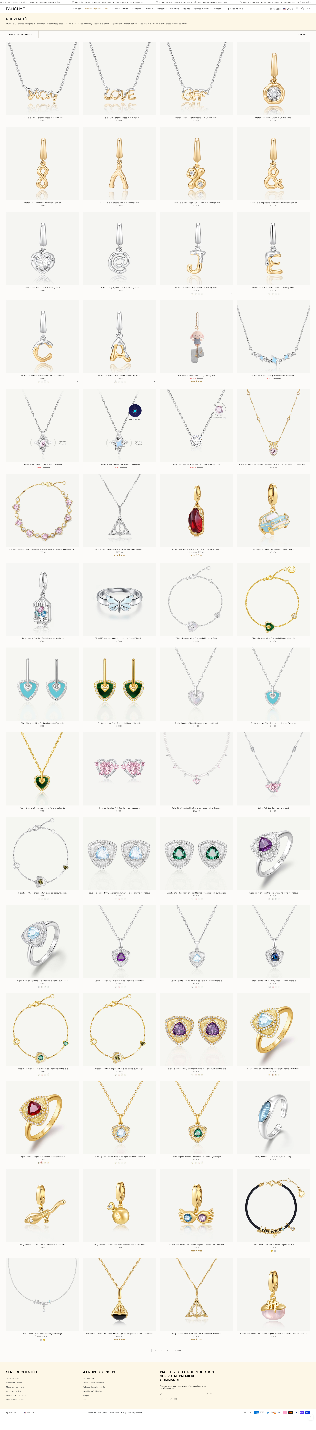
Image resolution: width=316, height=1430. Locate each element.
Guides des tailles (13, 1391)
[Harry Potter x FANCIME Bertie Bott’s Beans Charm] (42, 599)
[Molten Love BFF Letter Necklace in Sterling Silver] (196, 78)
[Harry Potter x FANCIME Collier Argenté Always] (42, 1294)
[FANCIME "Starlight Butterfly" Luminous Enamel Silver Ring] (119, 599)
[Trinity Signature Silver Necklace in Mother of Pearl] (196, 684)
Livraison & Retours (14, 1383)
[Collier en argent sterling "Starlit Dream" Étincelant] (273, 336)
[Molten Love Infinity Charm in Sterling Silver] (42, 163)
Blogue (86, 1395)
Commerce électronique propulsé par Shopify (126, 1413)
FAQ (85, 1400)
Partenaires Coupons (15, 1400)
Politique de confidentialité (94, 1387)
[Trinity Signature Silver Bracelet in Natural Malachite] (273, 599)
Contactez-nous (13, 1378)
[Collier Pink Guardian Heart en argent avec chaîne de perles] (196, 768)
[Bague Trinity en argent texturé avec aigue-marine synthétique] (42, 941)
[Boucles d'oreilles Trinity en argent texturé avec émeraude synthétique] (196, 853)
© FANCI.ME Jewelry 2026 (97, 1413)
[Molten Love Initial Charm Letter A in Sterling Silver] (119, 336)
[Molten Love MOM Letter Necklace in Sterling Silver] (42, 78)
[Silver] (275, 1251)
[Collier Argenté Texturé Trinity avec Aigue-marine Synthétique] (196, 941)
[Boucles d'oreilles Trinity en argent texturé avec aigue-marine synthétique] (119, 853)
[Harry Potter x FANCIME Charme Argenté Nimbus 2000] (42, 1205)
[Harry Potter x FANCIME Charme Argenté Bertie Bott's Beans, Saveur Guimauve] (273, 1294)
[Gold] (272, 1251)
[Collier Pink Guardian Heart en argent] (273, 768)
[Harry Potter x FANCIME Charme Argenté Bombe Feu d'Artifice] (119, 1205)
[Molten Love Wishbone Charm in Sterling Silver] (119, 163)
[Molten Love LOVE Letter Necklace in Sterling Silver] (119, 78)
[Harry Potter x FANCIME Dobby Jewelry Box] (196, 336)
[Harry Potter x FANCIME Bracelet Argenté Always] (273, 1205)
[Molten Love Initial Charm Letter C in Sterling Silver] (42, 336)
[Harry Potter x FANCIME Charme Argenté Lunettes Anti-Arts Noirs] (196, 1205)
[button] (137, 9)
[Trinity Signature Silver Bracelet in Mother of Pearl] (196, 599)
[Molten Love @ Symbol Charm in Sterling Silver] (119, 248)
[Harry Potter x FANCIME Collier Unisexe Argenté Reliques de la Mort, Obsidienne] (119, 1294)
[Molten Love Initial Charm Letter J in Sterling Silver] (196, 248)
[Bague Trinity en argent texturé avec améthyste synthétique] (273, 853)
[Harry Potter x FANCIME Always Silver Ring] (273, 1117)
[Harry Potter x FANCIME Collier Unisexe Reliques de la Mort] (119, 510)
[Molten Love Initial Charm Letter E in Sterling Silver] (273, 248)
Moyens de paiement (15, 1387)
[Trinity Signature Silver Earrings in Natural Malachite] (119, 684)
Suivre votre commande (16, 1395)
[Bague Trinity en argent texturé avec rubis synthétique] (42, 1117)
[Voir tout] (231, 293)
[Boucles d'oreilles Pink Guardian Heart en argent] (119, 768)
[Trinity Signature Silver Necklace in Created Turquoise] (273, 684)
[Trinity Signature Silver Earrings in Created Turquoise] (42, 684)
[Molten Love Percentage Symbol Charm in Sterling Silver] (196, 163)
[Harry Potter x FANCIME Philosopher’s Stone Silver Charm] (196, 510)
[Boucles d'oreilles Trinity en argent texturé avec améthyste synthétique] (196, 1029)
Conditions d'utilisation (92, 1391)
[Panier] (308, 9)
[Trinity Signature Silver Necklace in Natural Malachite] (42, 768)
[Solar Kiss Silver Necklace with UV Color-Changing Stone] (196, 425)
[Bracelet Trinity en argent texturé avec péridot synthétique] (42, 853)
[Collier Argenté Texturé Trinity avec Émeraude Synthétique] (196, 1117)
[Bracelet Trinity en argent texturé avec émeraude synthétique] (42, 1029)
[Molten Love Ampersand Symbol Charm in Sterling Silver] (273, 163)
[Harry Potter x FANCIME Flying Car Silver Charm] (273, 510)
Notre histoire (88, 1378)
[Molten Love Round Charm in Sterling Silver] (273, 78)
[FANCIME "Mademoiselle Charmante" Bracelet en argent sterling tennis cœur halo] (42, 510)
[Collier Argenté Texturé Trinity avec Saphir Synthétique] (273, 941)
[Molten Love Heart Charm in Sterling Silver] (42, 248)
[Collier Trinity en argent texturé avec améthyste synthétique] (119, 941)
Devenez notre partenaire (93, 1383)
